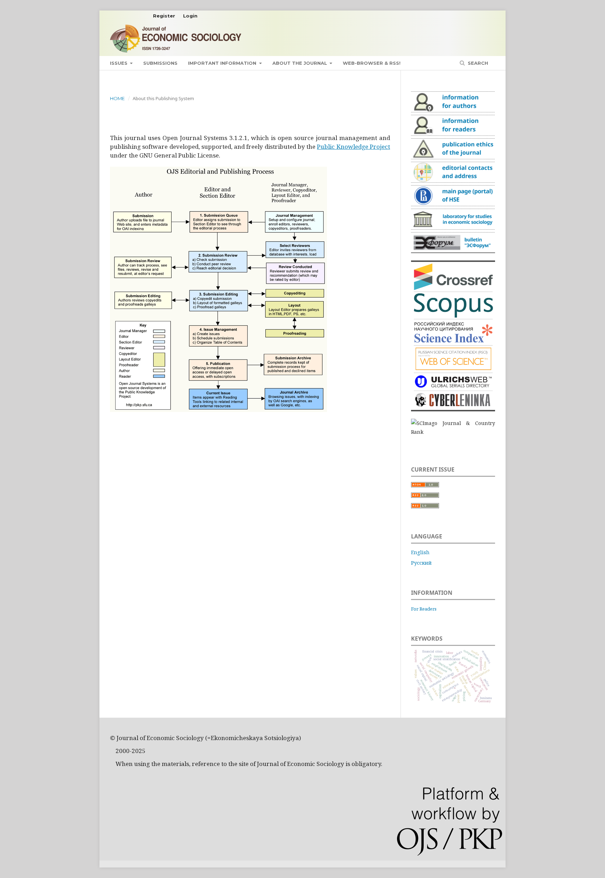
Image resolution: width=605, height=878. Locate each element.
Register (164, 16)
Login (190, 16)
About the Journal (300, 63)
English (420, 552)
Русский (421, 562)
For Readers (424, 609)
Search (477, 63)
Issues (119, 63)
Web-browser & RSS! (372, 63)
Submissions (160, 63)
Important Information (223, 63)
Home (117, 98)
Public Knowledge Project (353, 146)
